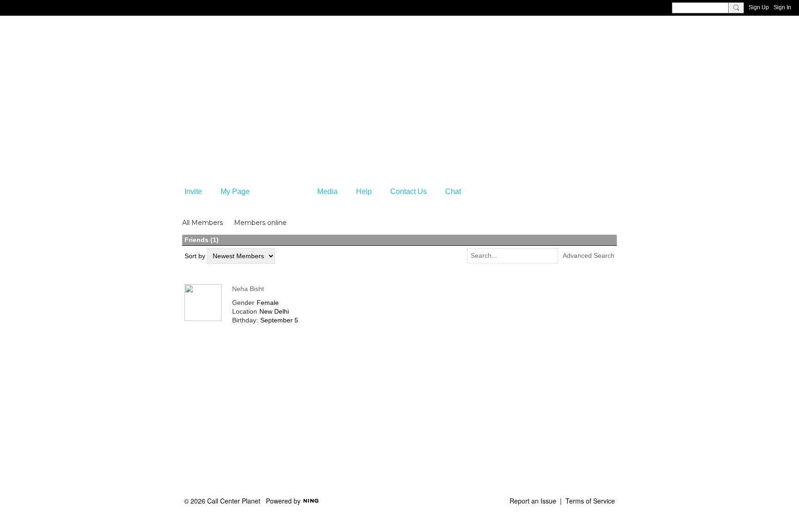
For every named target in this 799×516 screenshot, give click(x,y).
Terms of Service (590, 500)
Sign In (782, 7)
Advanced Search (589, 255)
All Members (202, 223)
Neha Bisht (248, 288)
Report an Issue (533, 500)
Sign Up (759, 7)
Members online (260, 223)
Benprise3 (228, 67)
